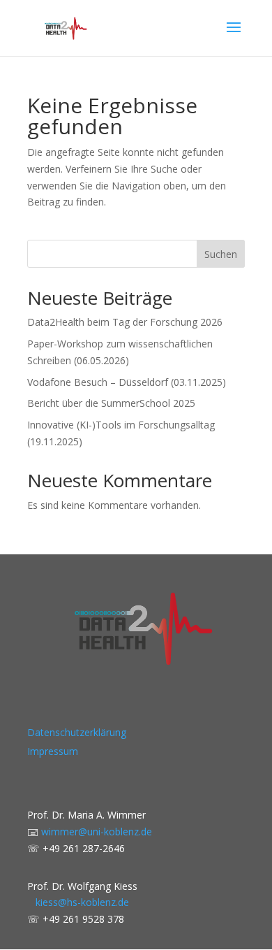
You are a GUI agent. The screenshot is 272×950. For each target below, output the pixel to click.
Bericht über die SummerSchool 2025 (111, 403)
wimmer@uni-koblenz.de (96, 831)
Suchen (220, 254)
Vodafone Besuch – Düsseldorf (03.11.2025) (126, 382)
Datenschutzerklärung (76, 732)
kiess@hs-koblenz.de (78, 902)
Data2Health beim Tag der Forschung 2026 (124, 322)
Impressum (52, 751)
